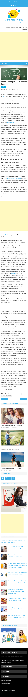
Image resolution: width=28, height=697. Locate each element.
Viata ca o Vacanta (5, 683)
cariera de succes (11, 393)
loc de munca (10, 122)
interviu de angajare (6, 395)
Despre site (6, 3)
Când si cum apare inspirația (8, 447)
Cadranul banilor (5, 693)
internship (13, 273)
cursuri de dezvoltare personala (14, 178)
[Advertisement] (14, 46)
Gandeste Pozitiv (14, 19)
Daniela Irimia (16, 89)
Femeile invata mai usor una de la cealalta (11, 425)
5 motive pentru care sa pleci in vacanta (11, 468)
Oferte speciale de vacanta (7, 687)
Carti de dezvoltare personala (8, 690)
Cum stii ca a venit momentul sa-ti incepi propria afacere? (24, 399)
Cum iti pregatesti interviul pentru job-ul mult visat (5, 399)
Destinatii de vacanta (6, 680)
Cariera (3, 86)
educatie (19, 393)
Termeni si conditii (20, 3)
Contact (12, 3)
